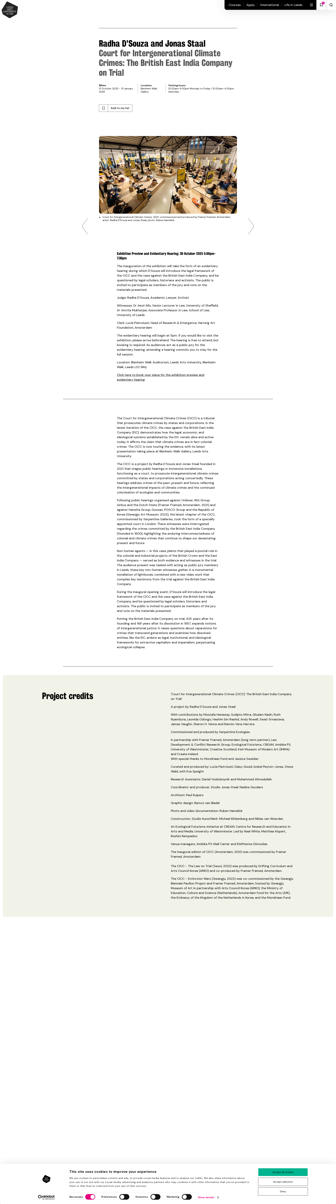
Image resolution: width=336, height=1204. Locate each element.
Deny (283, 1191)
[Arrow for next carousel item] (251, 226)
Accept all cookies (283, 1172)
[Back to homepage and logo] (9, 10)
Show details (206, 1197)
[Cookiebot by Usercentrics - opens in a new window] (46, 1197)
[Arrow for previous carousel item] (85, 226)
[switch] (124, 1197)
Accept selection (283, 1181)
